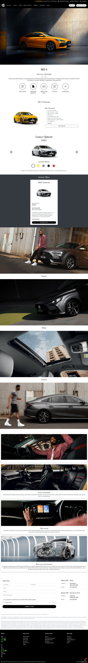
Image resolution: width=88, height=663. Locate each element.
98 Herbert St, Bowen (64, 1)
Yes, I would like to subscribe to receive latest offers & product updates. (20, 599)
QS (1, 647)
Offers (20, 5)
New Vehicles (26, 636)
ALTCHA (53, 602)
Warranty (47, 641)
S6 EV (2, 650)
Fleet (68, 642)
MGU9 (2, 652)
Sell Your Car (26, 642)
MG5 (2, 641)
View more (50, 123)
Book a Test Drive (71, 639)
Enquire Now (44, 222)
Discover (42, 5)
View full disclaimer (36, 219)
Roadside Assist (48, 639)
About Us (69, 636)
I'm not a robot (8, 602)
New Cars (25, 641)
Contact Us (69, 638)
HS (1, 645)
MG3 (2, 636)
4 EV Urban (3, 638)
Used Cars (25, 638)
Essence (44, 140)
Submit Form (29, 606)
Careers (69, 641)
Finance (72, 5)
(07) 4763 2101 (75, 1)
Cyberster (3, 653)
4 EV (2, 639)
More (48, 5)
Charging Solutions (49, 642)
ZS (1, 644)
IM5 (2, 655)
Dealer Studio (84, 661)
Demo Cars (25, 639)
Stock (14, 5)
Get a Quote (61, 126)
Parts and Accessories (50, 638)
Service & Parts (27, 5)
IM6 (2, 656)
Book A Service (81, 5)
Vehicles (9, 5)
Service (46, 636)
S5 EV (2, 649)
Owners (36, 5)
